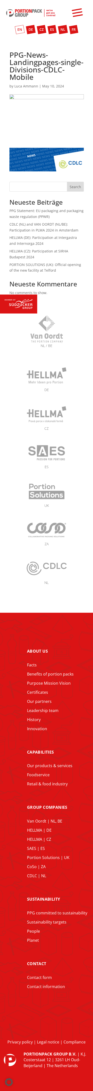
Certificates (37, 692)
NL (63, 29)
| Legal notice (46, 1042)
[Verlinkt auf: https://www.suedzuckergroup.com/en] (18, 312)
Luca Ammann (26, 86)
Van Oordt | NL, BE (44, 821)
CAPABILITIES (40, 752)
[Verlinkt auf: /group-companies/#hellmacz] (47, 422)
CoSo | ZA (36, 866)
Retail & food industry (47, 784)
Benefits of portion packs (50, 674)
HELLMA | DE (39, 830)
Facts (32, 665)
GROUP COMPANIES (47, 807)
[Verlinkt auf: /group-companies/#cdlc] (47, 576)
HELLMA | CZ (39, 839)
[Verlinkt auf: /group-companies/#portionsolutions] (47, 499)
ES (52, 29)
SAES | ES (36, 848)
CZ (41, 29)
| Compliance (72, 1042)
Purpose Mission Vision (49, 683)
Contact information (46, 986)
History (34, 719)
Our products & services (49, 765)
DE (31, 29)
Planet (33, 940)
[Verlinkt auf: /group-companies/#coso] (47, 538)
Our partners (39, 701)
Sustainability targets (46, 922)
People (33, 931)
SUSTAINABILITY (43, 899)
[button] (9, 1082)
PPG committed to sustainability (57, 913)
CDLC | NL (36, 875)
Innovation (37, 728)
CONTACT (36, 963)
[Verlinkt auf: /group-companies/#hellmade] (47, 383)
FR (74, 29)
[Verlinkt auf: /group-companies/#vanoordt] (47, 356)
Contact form (39, 977)
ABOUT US (37, 651)
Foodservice (38, 774)
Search (75, 186)
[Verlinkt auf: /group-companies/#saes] (47, 461)
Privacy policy (20, 1042)
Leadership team (43, 710)
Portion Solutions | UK (48, 857)
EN (19, 29)
